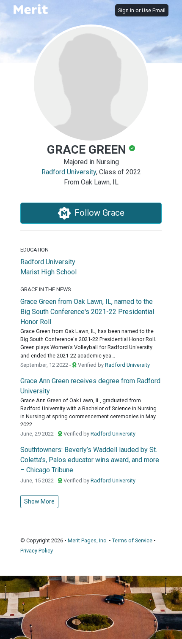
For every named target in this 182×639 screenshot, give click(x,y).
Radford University (68, 172)
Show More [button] (39, 501)
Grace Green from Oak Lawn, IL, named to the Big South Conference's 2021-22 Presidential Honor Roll (87, 312)
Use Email (153, 10)
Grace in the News (45, 289)
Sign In (126, 10)
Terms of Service (132, 540)
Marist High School (48, 272)
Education (34, 249)
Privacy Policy (36, 550)
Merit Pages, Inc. (88, 540)
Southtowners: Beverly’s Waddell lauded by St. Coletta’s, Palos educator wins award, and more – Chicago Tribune (89, 460)
